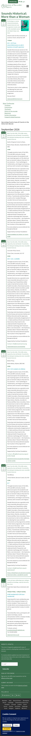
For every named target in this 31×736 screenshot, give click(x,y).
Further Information (10, 115)
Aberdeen (4, 700)
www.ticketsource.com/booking (16, 346)
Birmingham (26, 700)
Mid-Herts (24, 708)
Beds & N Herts (17, 700)
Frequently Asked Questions (12, 117)
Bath (10, 700)
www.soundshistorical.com (14, 99)
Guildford (17, 708)
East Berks (17, 706)
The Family (8, 109)
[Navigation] (28, 6)
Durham (11, 706)
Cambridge (10, 702)
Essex (5, 708)
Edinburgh (24, 706)
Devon (25, 704)
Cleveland (6, 704)
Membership (13, 1)
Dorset (5, 706)
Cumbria (19, 704)
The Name (7, 105)
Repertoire (8, 113)
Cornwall (13, 704)
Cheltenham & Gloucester (21, 702)
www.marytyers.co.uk (13, 635)
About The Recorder (8, 103)
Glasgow (11, 708)
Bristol (4, 702)
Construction (8, 107)
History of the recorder (11, 111)
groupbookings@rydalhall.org (16, 630)
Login (23, 1)
